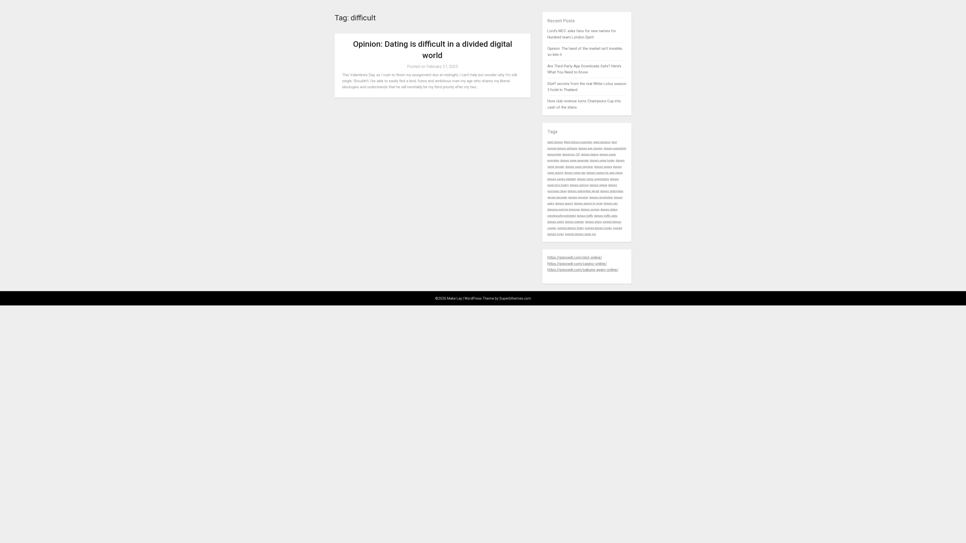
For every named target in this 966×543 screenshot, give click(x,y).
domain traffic (585, 215)
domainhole (554, 154)
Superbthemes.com (515, 298)
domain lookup (589, 154)
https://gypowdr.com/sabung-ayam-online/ (582, 269)
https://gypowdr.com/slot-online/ (574, 257)
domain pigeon (598, 185)
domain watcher (574, 221)
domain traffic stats (605, 215)
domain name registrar (579, 166)
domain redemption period (583, 191)
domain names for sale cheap (605, 172)
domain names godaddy (561, 179)
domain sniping (590, 209)
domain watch (555, 221)
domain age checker (590, 148)
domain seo (611, 203)
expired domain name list (580, 234)
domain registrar (578, 197)
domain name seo (575, 172)
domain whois (593, 221)
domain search (564, 203)
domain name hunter (602, 160)
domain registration (601, 197)
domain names (603, 166)
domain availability (615, 148)
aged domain (555, 142)
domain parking (579, 185)
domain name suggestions (593, 179)
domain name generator (574, 160)
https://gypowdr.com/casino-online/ (577, 263)
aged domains (602, 142)
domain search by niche (588, 203)
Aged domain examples (578, 142)
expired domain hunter (598, 228)
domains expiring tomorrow (563, 209)
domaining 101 (571, 154)
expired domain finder (570, 228)
